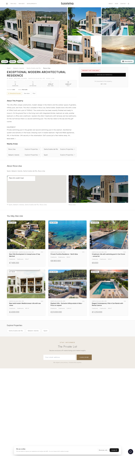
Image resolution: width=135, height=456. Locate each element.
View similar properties (104, 74)
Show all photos (128, 61)
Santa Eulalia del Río (16, 331)
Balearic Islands (33, 331)
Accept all (114, 450)
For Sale (13, 3)
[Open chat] (130, 451)
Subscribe (84, 357)
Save (21, 61)
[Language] (128, 3)
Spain (45, 331)
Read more (10, 138)
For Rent (22, 3)
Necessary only (103, 450)
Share (13, 61)
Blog (116, 3)
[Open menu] (7, 4)
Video (5, 61)
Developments (32, 3)
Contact (123, 3)
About (111, 3)
